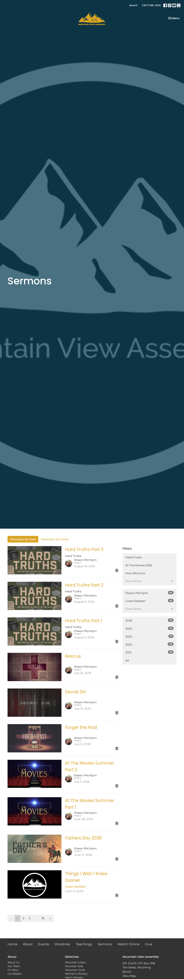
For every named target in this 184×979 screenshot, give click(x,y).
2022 (148, 644)
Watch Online (128, 944)
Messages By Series (55, 539)
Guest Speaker (148, 601)
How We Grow (135, 573)
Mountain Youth (75, 970)
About (28, 944)
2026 (148, 620)
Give (148, 944)
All (127, 660)
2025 (148, 628)
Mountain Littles (75, 962)
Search (133, 5)
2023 (148, 636)
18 (42, 918)
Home (12, 944)
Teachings (83, 944)
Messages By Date (23, 539)
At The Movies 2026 (138, 565)
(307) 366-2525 (151, 5)
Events (43, 944)
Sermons (105, 944)
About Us (13, 962)
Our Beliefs (14, 973)
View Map (129, 976)
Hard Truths (133, 557)
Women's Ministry (76, 973)
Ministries (62, 944)
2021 (148, 652)
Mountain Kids (74, 966)
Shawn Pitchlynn (148, 593)
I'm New (13, 970)
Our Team (14, 966)
